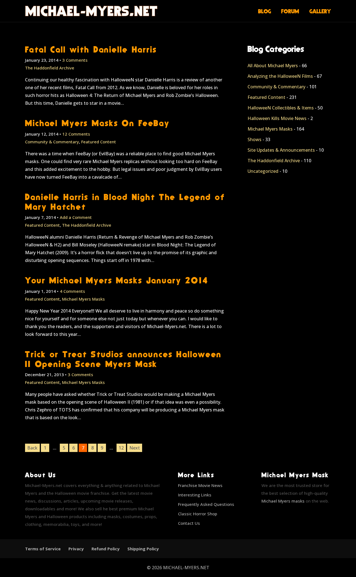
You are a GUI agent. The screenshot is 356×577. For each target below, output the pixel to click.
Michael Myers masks (283, 501)
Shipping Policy (143, 548)
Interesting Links (194, 495)
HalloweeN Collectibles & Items (281, 108)
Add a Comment (76, 217)
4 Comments (72, 291)
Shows (254, 139)
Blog (264, 11)
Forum (290, 11)
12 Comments (76, 134)
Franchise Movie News (200, 485)
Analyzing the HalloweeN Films (280, 76)
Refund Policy (106, 548)
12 (121, 448)
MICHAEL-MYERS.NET (186, 567)
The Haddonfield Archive (49, 68)
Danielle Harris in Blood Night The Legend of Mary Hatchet (125, 202)
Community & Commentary (52, 141)
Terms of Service (43, 548)
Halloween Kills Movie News (277, 118)
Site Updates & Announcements (281, 150)
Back (32, 448)
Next (134, 448)
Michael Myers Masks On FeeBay (97, 123)
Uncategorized (263, 171)
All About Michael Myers (273, 66)
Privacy (76, 548)
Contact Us (189, 523)
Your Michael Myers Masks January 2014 (116, 280)
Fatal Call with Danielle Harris (91, 49)
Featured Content (98, 141)
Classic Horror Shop (197, 513)
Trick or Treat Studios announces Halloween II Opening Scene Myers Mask (123, 359)
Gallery (320, 11)
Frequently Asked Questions (206, 504)
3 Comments (75, 60)
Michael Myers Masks (83, 299)
